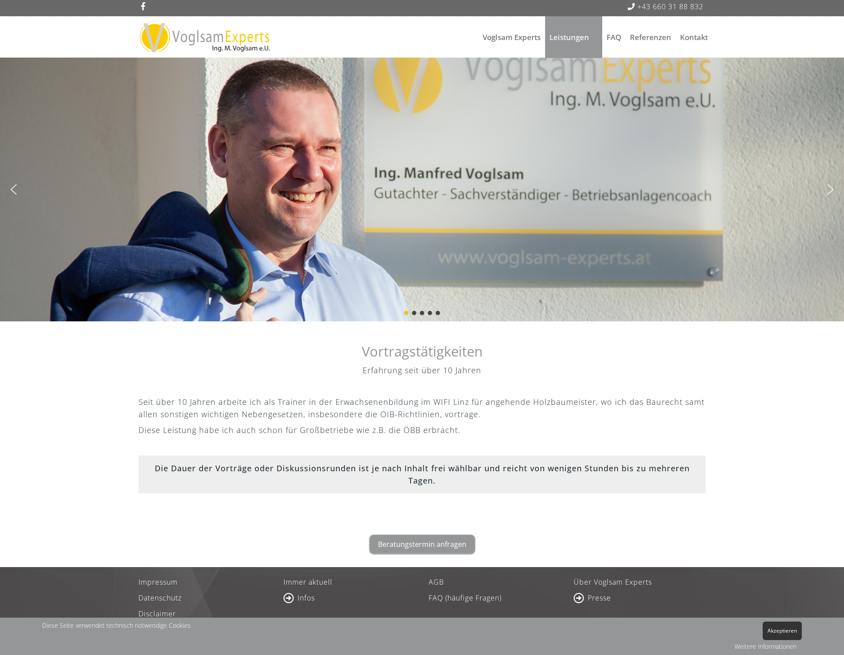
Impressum (158, 582)
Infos (306, 598)
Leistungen (569, 37)
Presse (599, 598)
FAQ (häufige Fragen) (465, 598)
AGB (436, 582)
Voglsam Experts (512, 37)
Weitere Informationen (766, 646)
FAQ (614, 37)
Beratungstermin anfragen (422, 544)
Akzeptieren (782, 630)
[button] (14, 189)
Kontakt (694, 37)
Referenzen (650, 37)
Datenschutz (160, 598)
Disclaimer (157, 614)
